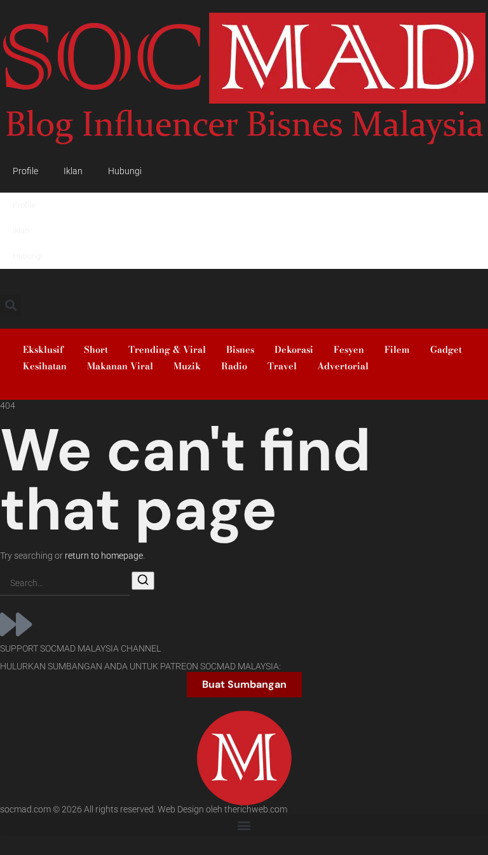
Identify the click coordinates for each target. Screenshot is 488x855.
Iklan (73, 171)
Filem (397, 350)
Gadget (446, 350)
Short (96, 350)
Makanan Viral (120, 366)
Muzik (187, 366)
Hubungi (125, 171)
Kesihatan (45, 366)
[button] (10, 305)
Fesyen (349, 350)
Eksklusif (43, 350)
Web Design (181, 809)
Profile (25, 171)
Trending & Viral (167, 350)
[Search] (143, 580)
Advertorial (343, 366)
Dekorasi (293, 350)
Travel (282, 366)
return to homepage (104, 556)
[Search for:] (65, 584)
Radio (234, 366)
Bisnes (240, 350)
